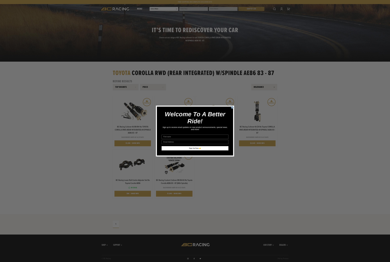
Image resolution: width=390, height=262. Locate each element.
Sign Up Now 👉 (195, 148)
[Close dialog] (232, 107)
